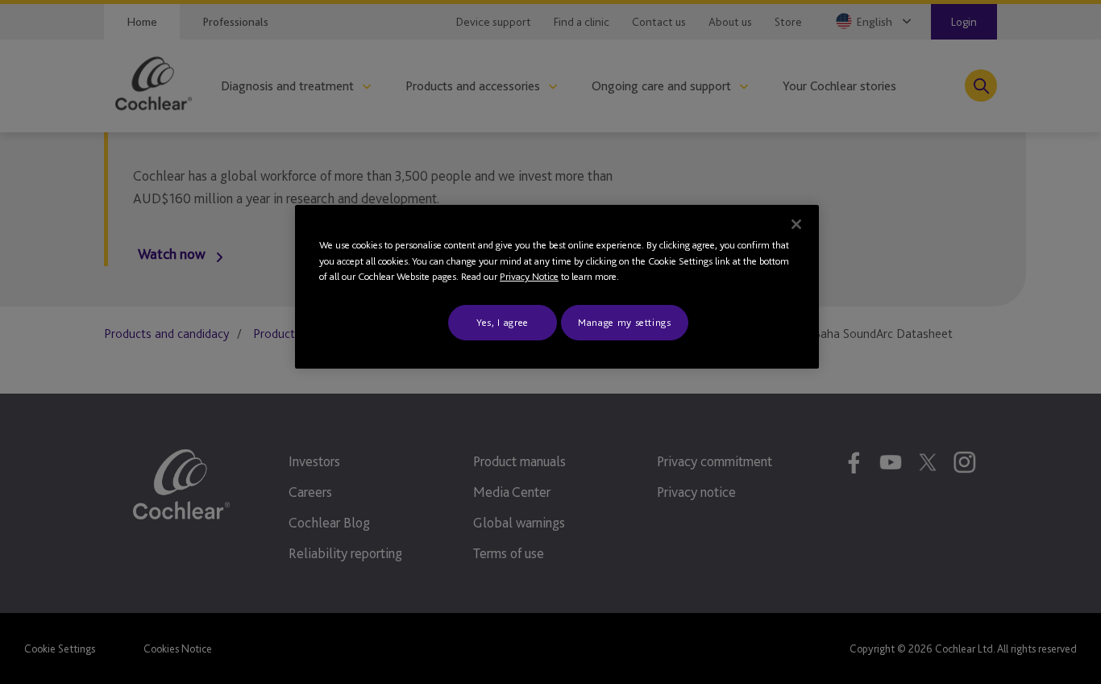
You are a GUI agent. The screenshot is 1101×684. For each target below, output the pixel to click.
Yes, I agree (502, 322)
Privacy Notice (529, 276)
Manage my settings (624, 322)
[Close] (796, 224)
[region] (557, 287)
